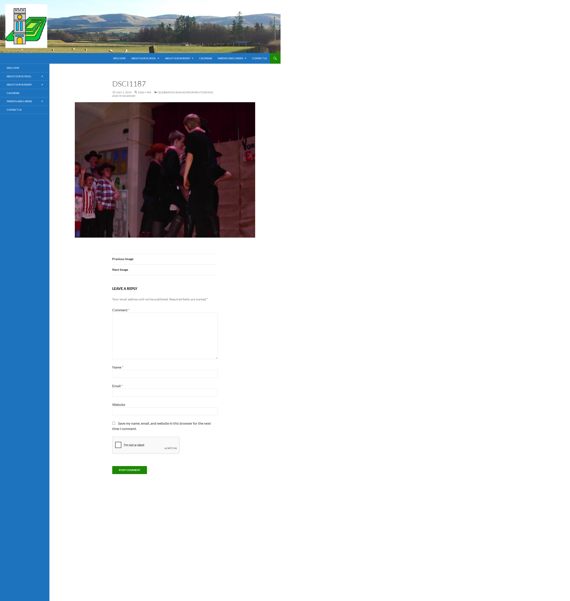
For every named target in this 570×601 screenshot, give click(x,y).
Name (117, 367)
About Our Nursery (177, 58)
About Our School (143, 58)
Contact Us (259, 58)
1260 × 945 (144, 92)
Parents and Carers (230, 58)
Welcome (119, 58)
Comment (121, 310)
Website (118, 404)
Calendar (205, 58)
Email (117, 386)
